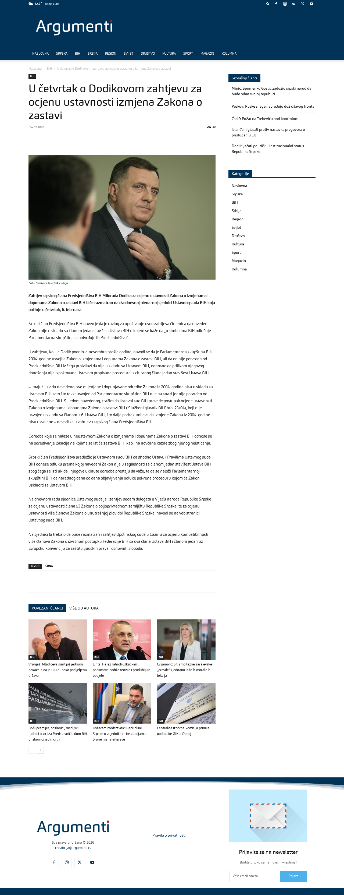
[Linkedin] (83, 139)
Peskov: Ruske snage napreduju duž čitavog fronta (273, 106)
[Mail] (294, 4)
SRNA (49, 566)
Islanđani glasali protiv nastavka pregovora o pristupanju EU (268, 132)
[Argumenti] (73, 828)
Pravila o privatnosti (169, 835)
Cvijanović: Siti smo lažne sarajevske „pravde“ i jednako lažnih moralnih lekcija (184, 670)
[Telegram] (71, 139)
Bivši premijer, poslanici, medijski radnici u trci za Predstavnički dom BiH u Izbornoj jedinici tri (57, 734)
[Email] (95, 139)
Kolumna (229, 53)
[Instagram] (285, 4)
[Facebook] (276, 4)
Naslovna (40, 53)
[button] (268, 4)
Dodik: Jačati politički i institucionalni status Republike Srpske (268, 149)
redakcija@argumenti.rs (73, 848)
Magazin (207, 53)
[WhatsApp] (58, 139)
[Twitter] (303, 4)
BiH (77, 53)
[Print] (108, 139)
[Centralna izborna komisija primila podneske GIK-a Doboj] (186, 703)
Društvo (148, 53)
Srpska (61, 53)
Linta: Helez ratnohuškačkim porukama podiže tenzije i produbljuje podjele (121, 670)
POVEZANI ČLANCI (47, 608)
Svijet (128, 53)
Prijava (293, 876)
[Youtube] (311, 4)
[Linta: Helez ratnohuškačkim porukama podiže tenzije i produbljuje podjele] (122, 639)
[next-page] (40, 750)
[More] (120, 139)
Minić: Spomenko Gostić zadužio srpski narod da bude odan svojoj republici (271, 91)
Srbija (93, 53)
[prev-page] (31, 750)
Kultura (169, 53)
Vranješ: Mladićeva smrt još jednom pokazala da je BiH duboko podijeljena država (57, 670)
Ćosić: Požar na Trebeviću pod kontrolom (265, 119)
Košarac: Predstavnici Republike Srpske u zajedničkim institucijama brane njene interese (119, 734)
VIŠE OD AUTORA (84, 608)
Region (110, 53)
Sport (188, 53)
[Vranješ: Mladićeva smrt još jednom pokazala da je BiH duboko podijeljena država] (57, 639)
